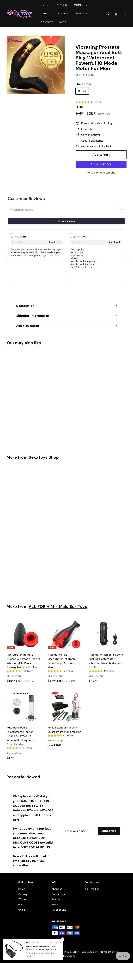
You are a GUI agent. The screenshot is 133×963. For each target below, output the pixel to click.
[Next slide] (125, 259)
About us (57, 889)
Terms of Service (109, 951)
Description (25, 306)
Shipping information (32, 316)
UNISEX (61, 13)
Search (56, 899)
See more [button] (54, 255)
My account (59, 909)
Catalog (61, 5)
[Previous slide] (8, 259)
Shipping (80, 146)
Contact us (58, 894)
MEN (44, 13)
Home (44, 5)
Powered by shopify (65, 956)
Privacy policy (71, 951)
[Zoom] (36, 65)
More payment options (101, 172)
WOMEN (79, 5)
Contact (47, 22)
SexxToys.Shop (85, 74)
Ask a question (27, 326)
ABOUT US (82, 13)
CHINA (82, 91)
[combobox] (122, 209)
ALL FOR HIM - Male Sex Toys (58, 606)
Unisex (22, 909)
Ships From (83, 84)
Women (22, 899)
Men (21, 904)
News (55, 904)
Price (79, 107)
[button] (88, 102)
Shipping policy (90, 951)
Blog (62, 22)
